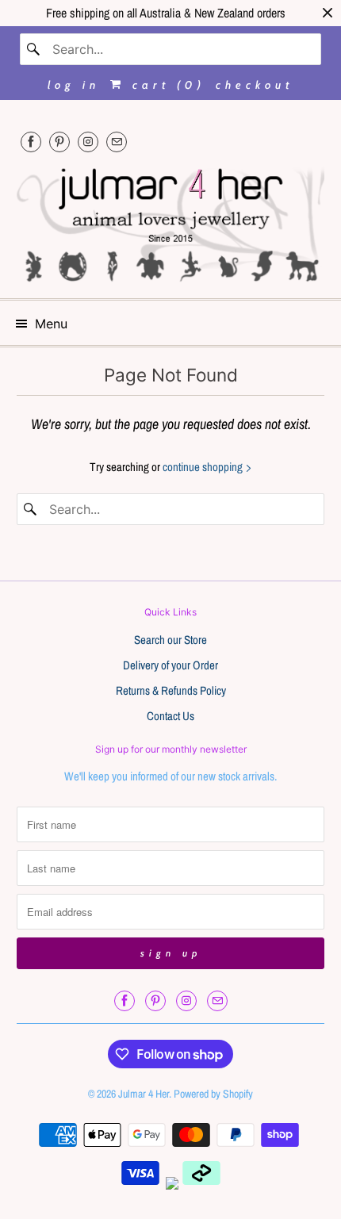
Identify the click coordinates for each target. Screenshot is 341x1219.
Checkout (254, 85)
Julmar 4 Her (143, 1094)
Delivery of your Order (170, 665)
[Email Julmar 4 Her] (116, 141)
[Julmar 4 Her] (171, 222)
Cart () (165, 85)
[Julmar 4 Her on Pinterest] (59, 141)
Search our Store (170, 639)
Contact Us (170, 715)
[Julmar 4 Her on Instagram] (88, 141)
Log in (74, 85)
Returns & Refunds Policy (171, 690)
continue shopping (204, 466)
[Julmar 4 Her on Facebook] (31, 141)
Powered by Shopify (213, 1094)
